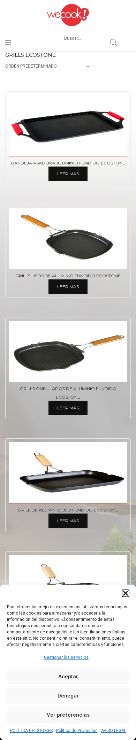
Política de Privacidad (77, 730)
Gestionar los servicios (66, 657)
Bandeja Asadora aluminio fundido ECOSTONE (68, 162)
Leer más (68, 173)
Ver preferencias (68, 715)
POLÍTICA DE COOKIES (31, 730)
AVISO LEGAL (113, 730)
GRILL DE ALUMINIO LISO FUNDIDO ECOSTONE (68, 509)
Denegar (68, 696)
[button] (125, 593)
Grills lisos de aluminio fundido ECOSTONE (68, 275)
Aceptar (68, 676)
